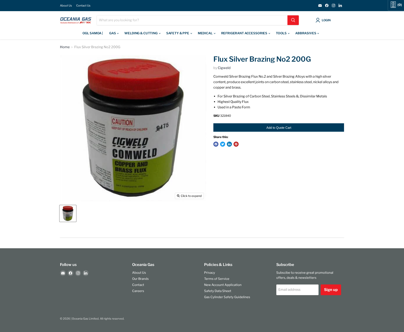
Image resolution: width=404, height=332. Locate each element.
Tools (281, 33)
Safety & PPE (178, 33)
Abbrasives (306, 33)
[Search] (293, 20)
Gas (112, 33)
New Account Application (223, 285)
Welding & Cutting (141, 33)
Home (65, 47)
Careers (138, 291)
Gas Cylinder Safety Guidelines (227, 297)
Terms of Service (216, 279)
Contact (138, 285)
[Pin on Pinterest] (236, 144)
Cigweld (224, 68)
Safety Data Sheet (217, 291)
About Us (66, 5)
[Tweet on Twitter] (222, 144)
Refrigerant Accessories (244, 33)
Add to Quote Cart (278, 127)
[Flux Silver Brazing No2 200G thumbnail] (68, 213)
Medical (205, 33)
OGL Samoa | (92, 33)
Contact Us (83, 5)
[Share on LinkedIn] (229, 144)
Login (326, 20)
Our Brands (140, 279)
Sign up (331, 289)
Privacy (209, 273)
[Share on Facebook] (215, 144)
